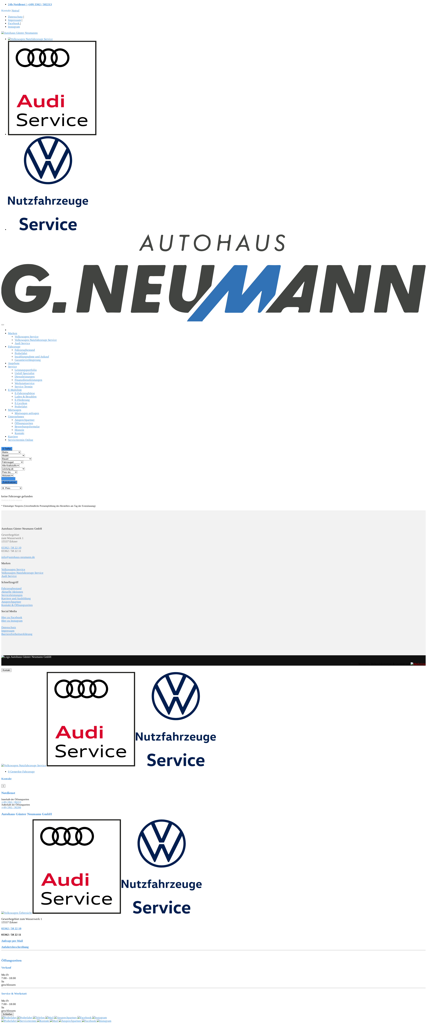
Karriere (13, 436)
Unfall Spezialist (24, 373)
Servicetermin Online (20, 439)
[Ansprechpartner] (65, 1017)
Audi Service (22, 343)
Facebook (14, 23)
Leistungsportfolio (26, 370)
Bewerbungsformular (27, 426)
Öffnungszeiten (24, 423)
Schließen (7, 1014)
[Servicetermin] (25, 1017)
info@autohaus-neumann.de (18, 557)
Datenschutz (15, 16)
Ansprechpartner (25, 419)
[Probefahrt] (9, 1017)
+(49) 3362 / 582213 (11, 802)
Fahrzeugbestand (25, 350)
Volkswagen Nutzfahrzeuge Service (36, 340)
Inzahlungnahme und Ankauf (32, 356)
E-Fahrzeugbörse (25, 393)
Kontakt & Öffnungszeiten (17, 605)
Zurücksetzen (9, 482)
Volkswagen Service (27, 336)
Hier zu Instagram (12, 620)
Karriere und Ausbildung (16, 598)
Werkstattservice (25, 383)
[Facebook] (84, 1017)
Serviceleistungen (12, 595)
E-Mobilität (15, 390)
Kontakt (19, 433)
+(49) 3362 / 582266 (11, 807)
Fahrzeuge (14, 346)
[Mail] (49, 1017)
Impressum (14, 20)
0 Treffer (7, 448)
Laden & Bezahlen (26, 396)
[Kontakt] (39, 1017)
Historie (19, 429)
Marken (12, 333)
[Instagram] (99, 1017)
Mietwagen (14, 409)
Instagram (14, 26)
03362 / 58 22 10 (11, 547)
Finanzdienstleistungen (28, 380)
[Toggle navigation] (2, 324)
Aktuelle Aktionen (12, 591)
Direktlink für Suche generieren (11, 500)
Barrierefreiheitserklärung (16, 634)
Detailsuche (8, 478)
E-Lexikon (21, 403)
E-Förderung (22, 400)
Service (12, 366)
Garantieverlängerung (28, 360)
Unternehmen (16, 416)
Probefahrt (21, 353)
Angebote (14, 363)
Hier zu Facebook (11, 617)
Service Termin (24, 386)
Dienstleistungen (25, 376)
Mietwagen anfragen (27, 413)
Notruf (15, 10)
